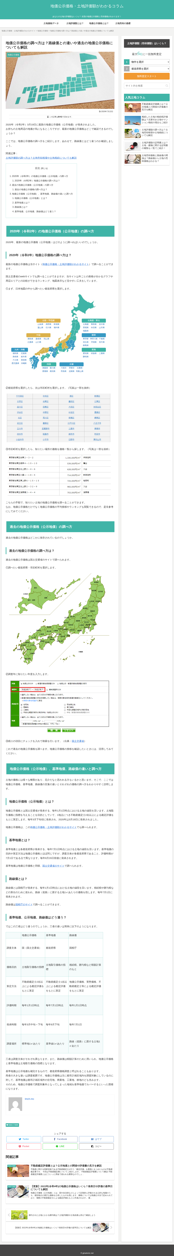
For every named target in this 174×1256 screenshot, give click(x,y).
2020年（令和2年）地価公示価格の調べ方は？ (37, 180)
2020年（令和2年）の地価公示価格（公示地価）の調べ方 (40, 176)
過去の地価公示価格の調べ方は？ (31, 189)
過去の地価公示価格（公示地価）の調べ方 (32, 185)
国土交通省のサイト (53, 865)
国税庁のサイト (24, 904)
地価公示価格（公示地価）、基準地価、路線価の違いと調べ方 (42, 194)
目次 (37, 168)
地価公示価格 (13, 1125)
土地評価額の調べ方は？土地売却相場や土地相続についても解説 (41, 158)
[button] (166, 85)
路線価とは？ (21, 207)
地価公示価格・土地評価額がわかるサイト (65, 264)
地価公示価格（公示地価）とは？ (31, 198)
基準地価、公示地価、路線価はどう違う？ (35, 211)
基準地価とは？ (22, 202)
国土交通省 (78, 741)
